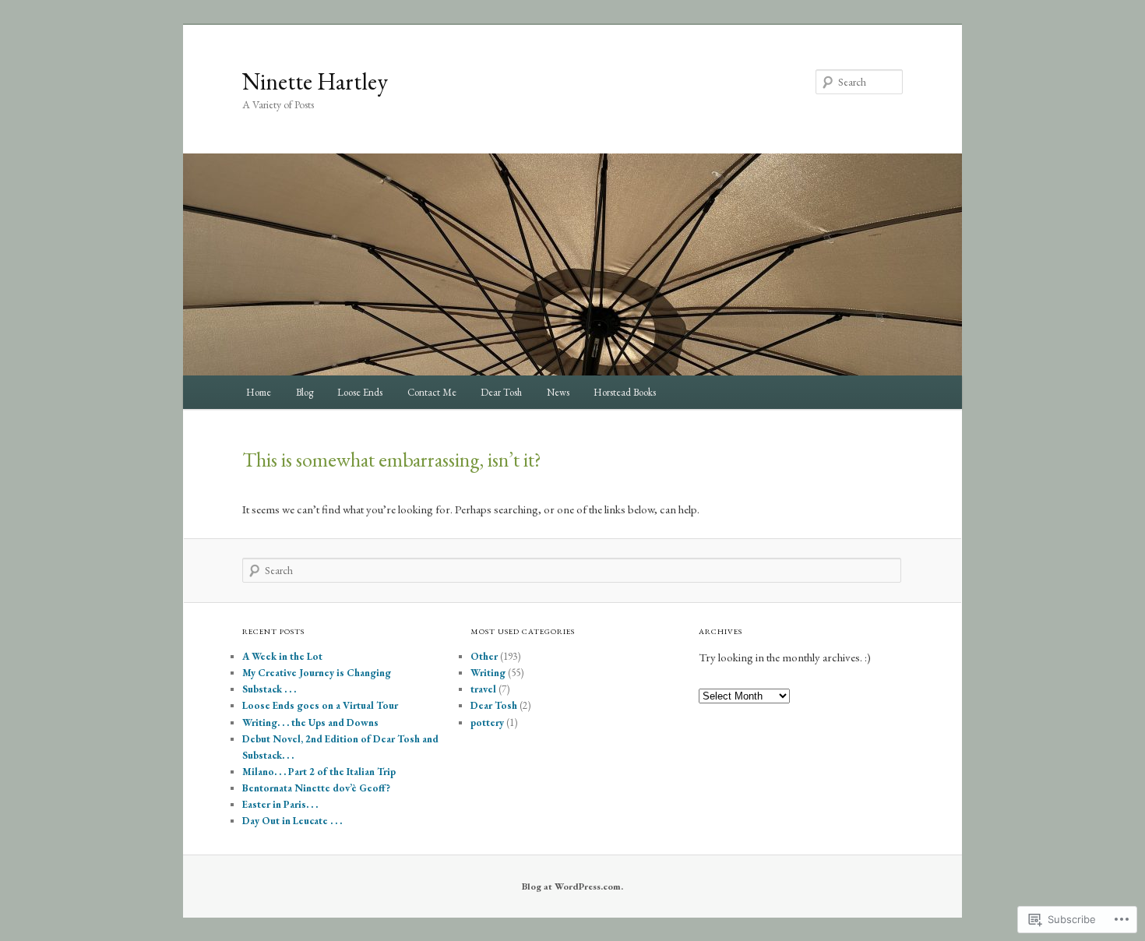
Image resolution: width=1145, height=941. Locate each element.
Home (258, 392)
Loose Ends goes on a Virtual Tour (320, 705)
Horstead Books (625, 392)
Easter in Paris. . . (280, 804)
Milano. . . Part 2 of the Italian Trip (319, 771)
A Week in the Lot (282, 656)
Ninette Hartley (315, 81)
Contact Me (431, 392)
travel (483, 689)
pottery (487, 722)
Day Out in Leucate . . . (292, 820)
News (558, 392)
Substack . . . (269, 689)
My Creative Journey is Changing (316, 672)
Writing (488, 672)
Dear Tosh (501, 392)
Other (484, 656)
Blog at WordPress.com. (572, 886)
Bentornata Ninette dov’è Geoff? (316, 788)
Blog (304, 392)
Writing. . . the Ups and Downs (310, 722)
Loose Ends (359, 392)
